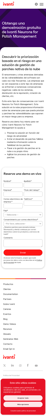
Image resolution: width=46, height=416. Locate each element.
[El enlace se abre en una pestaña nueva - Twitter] (4, 366)
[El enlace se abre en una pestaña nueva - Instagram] (20, 366)
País (6, 211)
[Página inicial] (8, 4)
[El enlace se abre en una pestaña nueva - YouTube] (36, 366)
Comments (8, 238)
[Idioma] (36, 4)
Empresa (8, 190)
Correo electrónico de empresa (13, 200)
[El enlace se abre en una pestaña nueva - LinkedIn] (12, 366)
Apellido (28, 181)
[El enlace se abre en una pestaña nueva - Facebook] (28, 366)
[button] (41, 4)
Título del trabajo (31, 190)
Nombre (7, 181)
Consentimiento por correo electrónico (21, 219)
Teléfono (28, 199)
